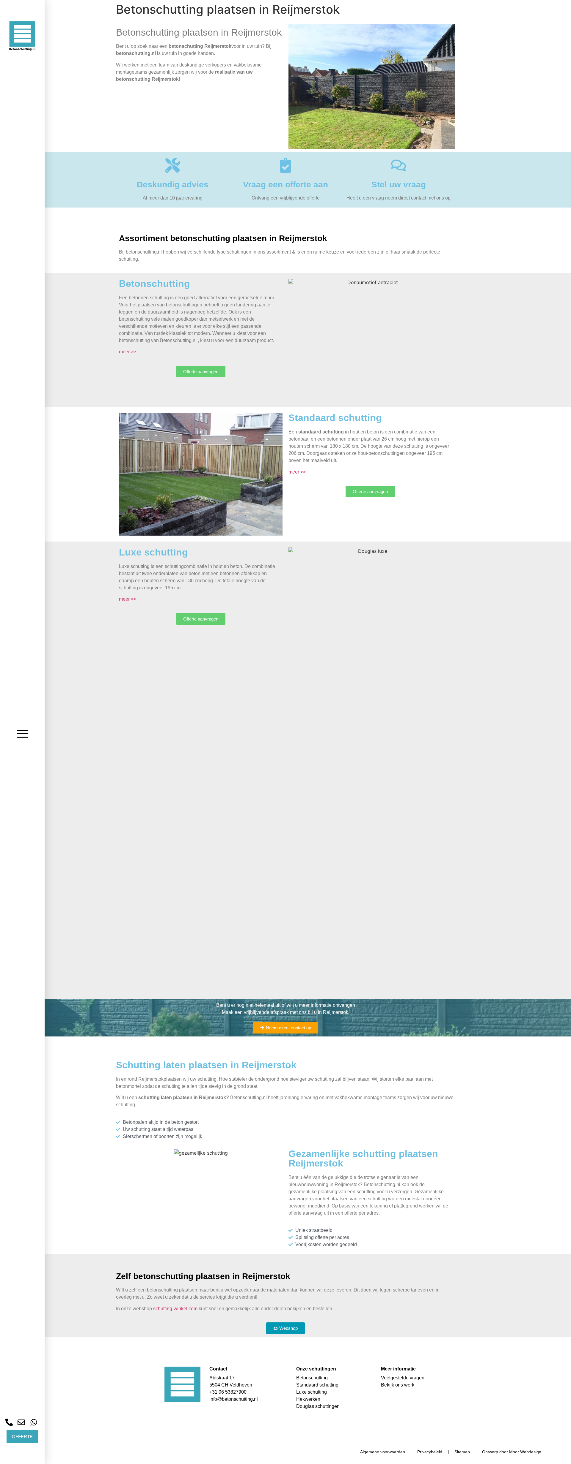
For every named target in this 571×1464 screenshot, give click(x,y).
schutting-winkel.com (175, 1308)
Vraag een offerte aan (285, 184)
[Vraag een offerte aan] (285, 165)
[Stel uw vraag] (398, 165)
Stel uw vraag (398, 184)
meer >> (127, 351)
